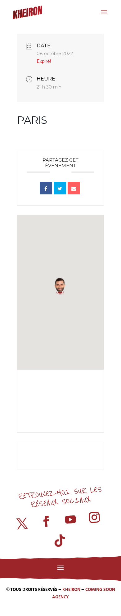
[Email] (74, 188)
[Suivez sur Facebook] (46, 521)
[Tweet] (60, 188)
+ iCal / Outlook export (62, 409)
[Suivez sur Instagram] (94, 517)
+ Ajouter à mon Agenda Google (62, 388)
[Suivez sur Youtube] (70, 519)
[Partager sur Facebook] (46, 188)
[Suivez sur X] (22, 524)
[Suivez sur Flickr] (61, 542)
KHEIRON (71, 590)
